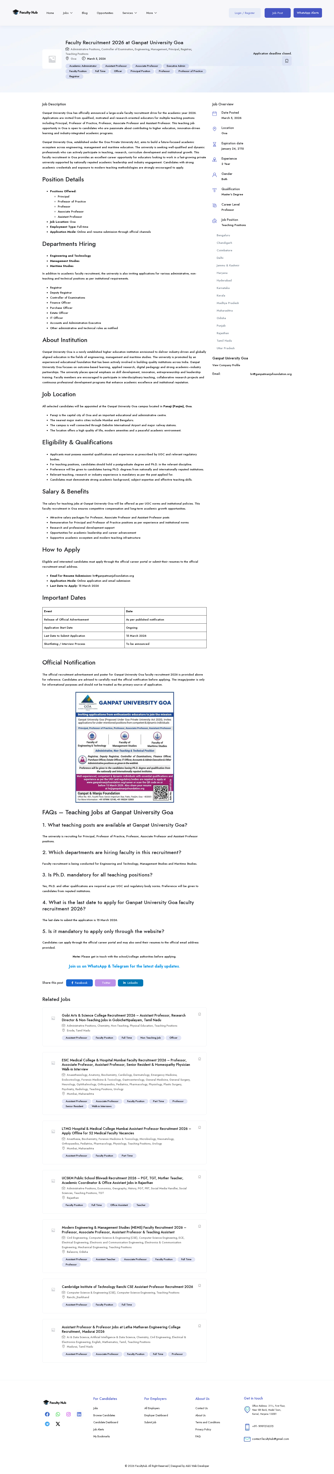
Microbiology (148, 1139)
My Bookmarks (101, 1436)
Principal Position (140, 71)
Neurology (68, 1084)
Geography (119, 1188)
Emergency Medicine (163, 1075)
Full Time (100, 71)
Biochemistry (109, 1075)
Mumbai (72, 1094)
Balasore (72, 1252)
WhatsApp (97, 966)
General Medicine (157, 1080)
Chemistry (103, 1026)
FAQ (198, 1436)
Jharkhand (83, 1297)
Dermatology (141, 1075)
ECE (181, 1238)
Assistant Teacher (105, 1259)
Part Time (158, 1101)
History (132, 1188)
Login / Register (245, 13)
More (150, 13)
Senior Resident (74, 1106)
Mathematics (110, 1342)
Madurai (72, 1347)
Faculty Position (78, 71)
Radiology (81, 1089)
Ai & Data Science (78, 1337)
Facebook (80, 983)
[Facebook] (47, 1414)
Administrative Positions (85, 49)
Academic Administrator (83, 66)
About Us (200, 1415)
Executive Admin (176, 66)
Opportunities (105, 13)
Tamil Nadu (83, 1030)
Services (128, 13)
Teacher (141, 1205)
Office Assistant (119, 1205)
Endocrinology (71, 1080)
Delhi (220, 258)
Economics (104, 1188)
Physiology (155, 1084)
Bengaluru (223, 235)
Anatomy (94, 1075)
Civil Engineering (77, 1238)
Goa (73, 59)
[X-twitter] (58, 1424)
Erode (70, 1030)
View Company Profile (226, 365)
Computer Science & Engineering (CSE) (113, 1238)
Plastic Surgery (172, 1084)
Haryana (222, 273)
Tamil (122, 1342)
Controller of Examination (117, 49)
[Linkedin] (79, 1414)
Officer (118, 71)
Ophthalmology (86, 1084)
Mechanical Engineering (92, 1247)
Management (159, 49)
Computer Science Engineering (158, 1238)
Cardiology (125, 1075)
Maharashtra (86, 1094)
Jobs (66, 13)
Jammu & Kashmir (228, 265)
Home (50, 13)
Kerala (221, 295)
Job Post (278, 13)
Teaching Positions (77, 54)
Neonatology (165, 1139)
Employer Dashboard (156, 1415)
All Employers (151, 1408)
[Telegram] (47, 1424)
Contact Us (201, 1408)
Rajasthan (73, 1198)
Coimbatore (224, 250)
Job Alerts (98, 1429)
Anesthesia (73, 1139)
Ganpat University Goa (230, 358)
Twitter (105, 983)
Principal (174, 49)
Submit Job (150, 1422)
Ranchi (71, 1297)
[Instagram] (68, 1414)
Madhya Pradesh (228, 303)
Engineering (142, 49)
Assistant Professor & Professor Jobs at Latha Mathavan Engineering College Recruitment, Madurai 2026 (121, 1329)
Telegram (120, 966)
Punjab (221, 325)
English (96, 1342)
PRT (147, 1188)
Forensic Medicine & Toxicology (101, 1080)
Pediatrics (122, 1084)
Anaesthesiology (77, 1075)
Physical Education (141, 1026)
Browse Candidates (104, 1415)
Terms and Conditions (207, 1422)
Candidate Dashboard (105, 1422)
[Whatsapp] (58, 1414)
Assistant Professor (116, 66)
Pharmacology (138, 1084)
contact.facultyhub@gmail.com (270, 1439)
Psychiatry (68, 1089)
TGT (101, 1193)
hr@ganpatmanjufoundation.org (113, 576)
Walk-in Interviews (102, 1106)
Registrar (186, 49)
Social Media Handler (164, 1188)
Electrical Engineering (75, 1242)
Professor (164, 71)
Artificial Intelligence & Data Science (112, 1337)
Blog (85, 13)
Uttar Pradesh (226, 348)
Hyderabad (224, 280)
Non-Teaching (119, 1026)
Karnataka (223, 288)
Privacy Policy (203, 1429)
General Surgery (179, 1080)
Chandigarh (224, 243)
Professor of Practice (191, 71)
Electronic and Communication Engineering (116, 1242)
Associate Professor (146, 66)
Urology (119, 1089)
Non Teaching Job (151, 1038)
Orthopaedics (106, 1084)
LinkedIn (132, 983)
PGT (140, 1188)
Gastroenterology (133, 1080)
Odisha (83, 1252)
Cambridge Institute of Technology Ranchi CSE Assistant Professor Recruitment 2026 (127, 1286)
